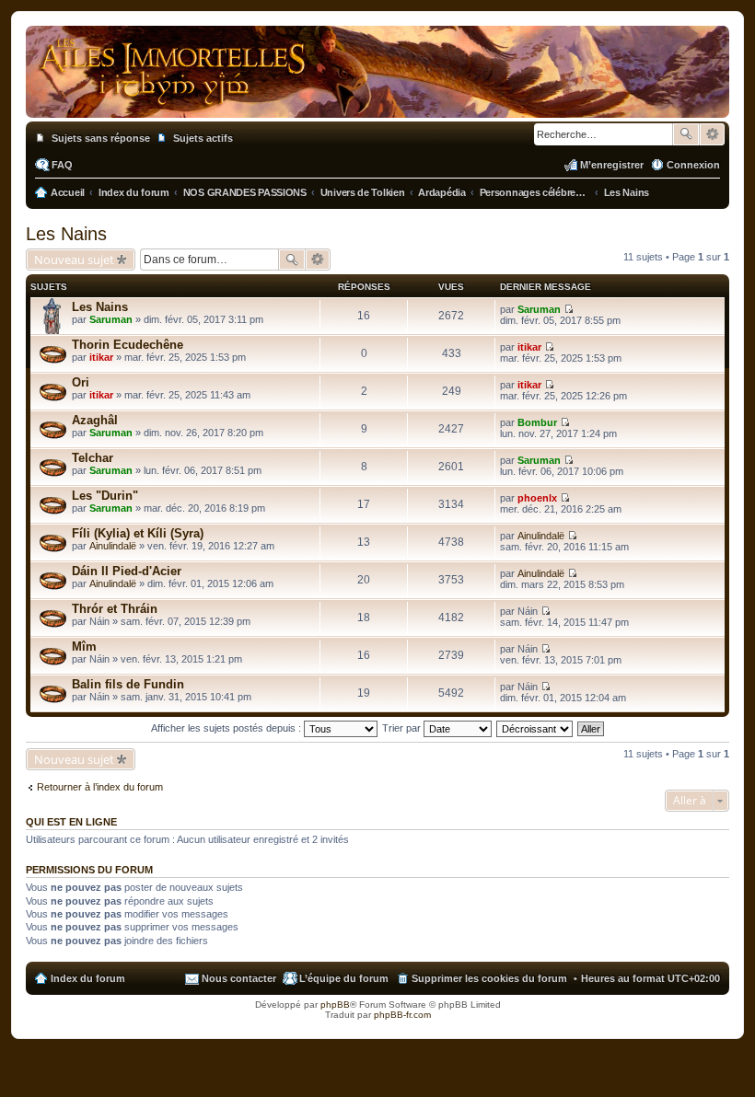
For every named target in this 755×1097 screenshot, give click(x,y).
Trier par (403, 727)
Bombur (537, 422)
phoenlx (537, 497)
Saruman (111, 319)
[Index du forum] (377, 99)
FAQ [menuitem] (62, 164)
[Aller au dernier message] (568, 309)
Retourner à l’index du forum (100, 786)
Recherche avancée (712, 134)
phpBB (335, 1004)
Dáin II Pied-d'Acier (126, 571)
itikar (101, 357)
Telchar (92, 458)
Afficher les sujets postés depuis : (227, 727)
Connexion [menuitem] (693, 164)
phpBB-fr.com (402, 1015)
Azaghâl (95, 420)
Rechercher (686, 134)
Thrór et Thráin (114, 609)
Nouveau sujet (74, 259)
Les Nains (66, 234)
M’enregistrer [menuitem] (612, 164)
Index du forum (88, 978)
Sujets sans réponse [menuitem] (101, 138)
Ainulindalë (112, 545)
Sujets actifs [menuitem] (203, 138)
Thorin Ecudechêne (127, 345)
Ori (80, 382)
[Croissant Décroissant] (535, 727)
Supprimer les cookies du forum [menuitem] (489, 978)
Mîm (84, 646)
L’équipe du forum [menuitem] (344, 978)
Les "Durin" (105, 495)
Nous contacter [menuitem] (239, 978)
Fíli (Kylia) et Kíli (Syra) (137, 533)
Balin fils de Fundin (128, 684)
